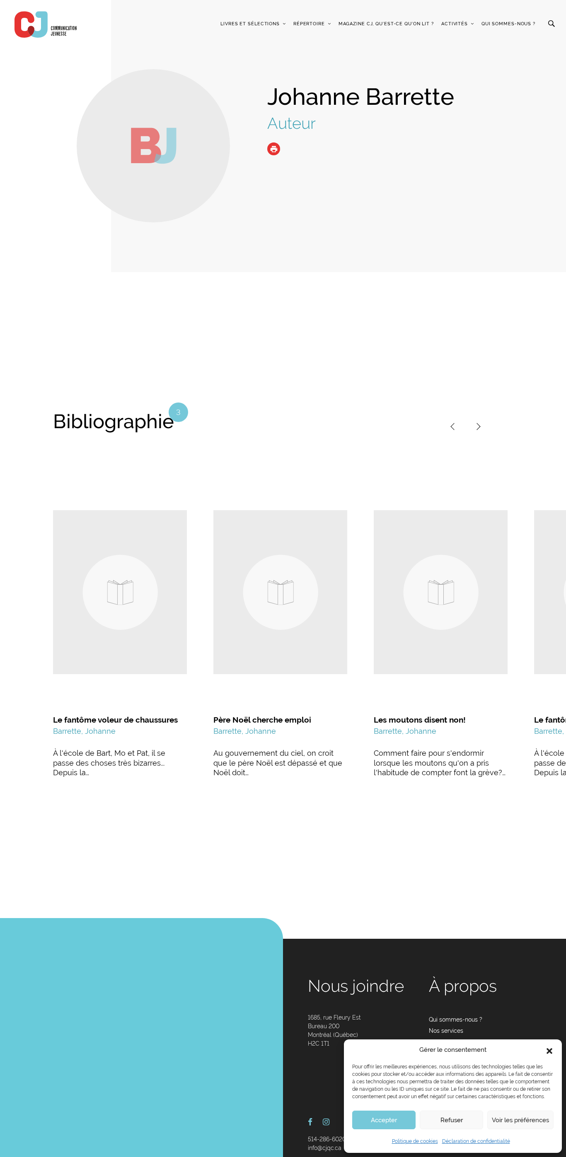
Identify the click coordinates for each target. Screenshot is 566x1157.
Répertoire (309, 24)
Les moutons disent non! (420, 719)
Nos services (446, 1030)
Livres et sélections (250, 24)
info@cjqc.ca (324, 1148)
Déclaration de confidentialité (476, 1141)
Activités (454, 24)
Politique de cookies (415, 1141)
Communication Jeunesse (46, 24)
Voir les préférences (520, 1120)
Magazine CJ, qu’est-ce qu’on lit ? (386, 24)
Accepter (384, 1120)
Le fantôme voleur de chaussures (115, 719)
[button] (549, 1050)
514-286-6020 (327, 1139)
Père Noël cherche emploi (262, 719)
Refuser (451, 1120)
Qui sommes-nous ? (508, 24)
